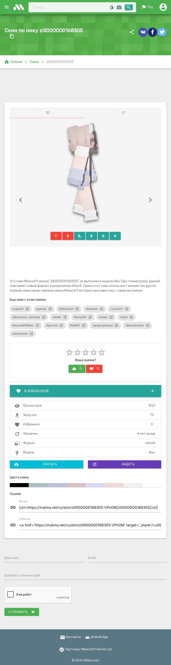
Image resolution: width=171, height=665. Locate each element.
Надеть (114, 464)
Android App (96, 637)
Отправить (21, 612)
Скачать (35, 464)
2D (123, 113)
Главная (13, 62)
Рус (147, 7)
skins (20, 7)
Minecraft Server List (96, 649)
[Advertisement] (85, 85)
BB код (23, 501)
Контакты (70, 637)
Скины (34, 62)
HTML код (24, 519)
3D (48, 113)
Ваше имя (11, 558)
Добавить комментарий (22, 575)
